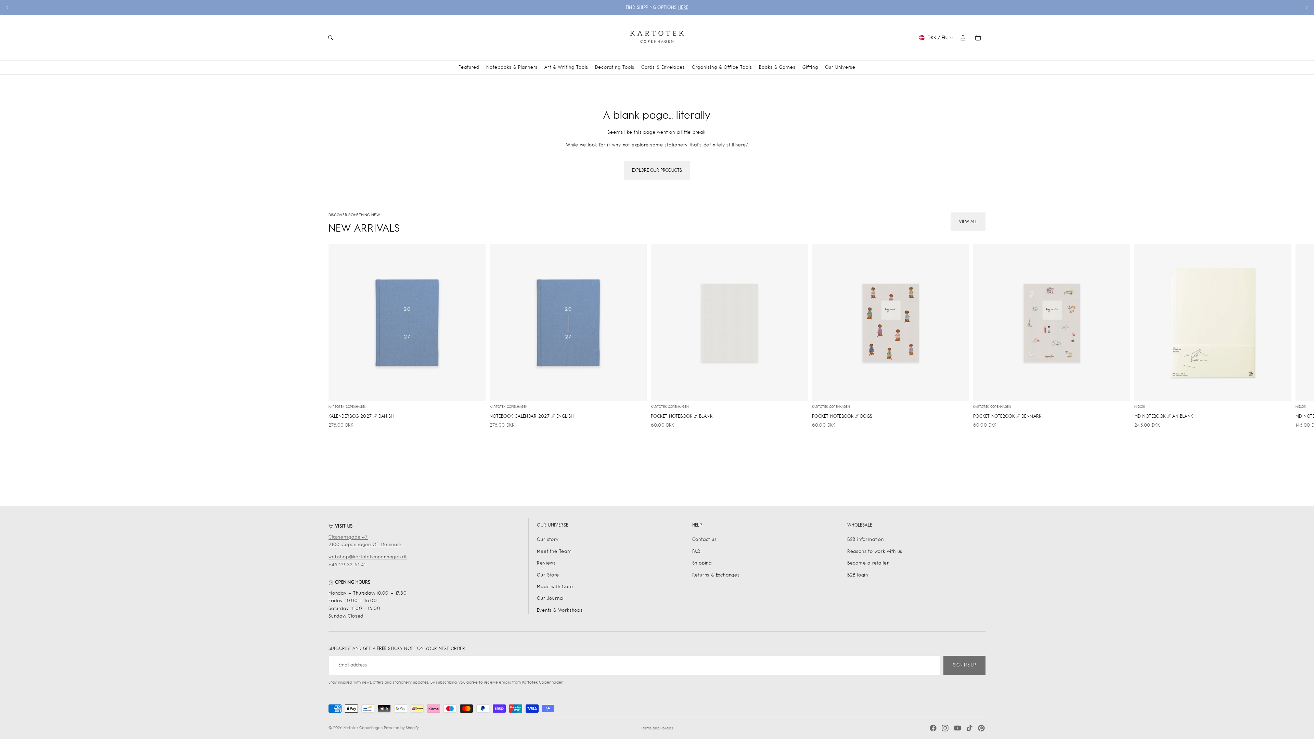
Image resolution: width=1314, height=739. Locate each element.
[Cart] (977, 37)
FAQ (696, 551)
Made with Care (555, 586)
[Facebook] (933, 728)
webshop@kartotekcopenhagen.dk (367, 556)
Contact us (704, 539)
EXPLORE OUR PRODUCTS (657, 170)
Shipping (702, 563)
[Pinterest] (981, 728)
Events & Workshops (559, 610)
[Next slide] (1306, 7)
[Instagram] (945, 728)
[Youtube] (957, 728)
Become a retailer (868, 563)
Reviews (546, 563)
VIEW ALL (968, 221)
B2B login (857, 575)
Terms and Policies (657, 728)
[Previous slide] (7, 7)
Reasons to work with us (874, 551)
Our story (547, 539)
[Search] (330, 37)
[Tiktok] (969, 728)
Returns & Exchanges (716, 575)
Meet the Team (554, 551)
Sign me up (964, 664)
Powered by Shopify (401, 728)
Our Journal (550, 598)
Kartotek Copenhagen (363, 728)
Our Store (548, 575)
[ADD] (475, 391)
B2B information (865, 539)
